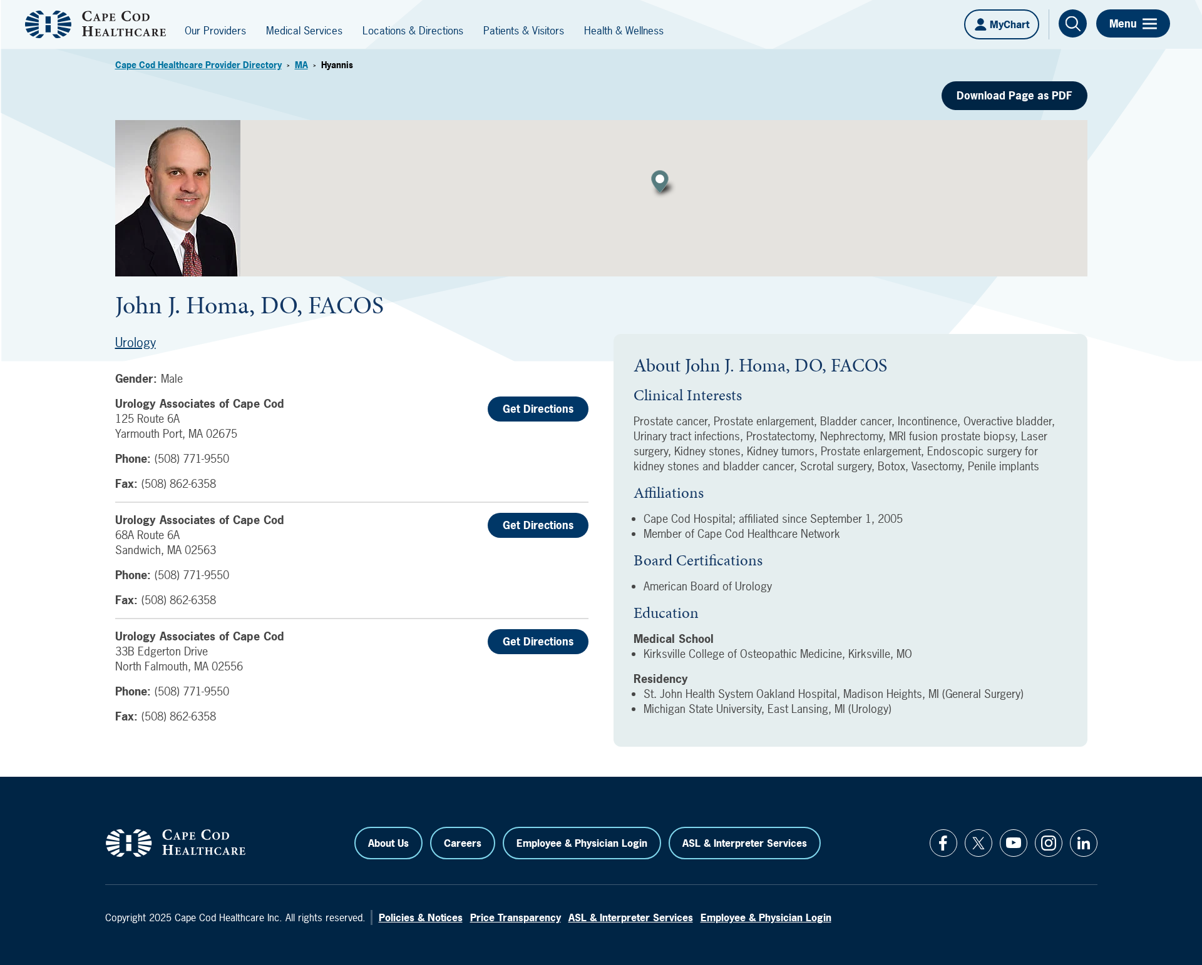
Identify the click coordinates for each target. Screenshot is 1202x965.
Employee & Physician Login (581, 843)
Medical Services (304, 30)
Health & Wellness (624, 30)
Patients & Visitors (523, 30)
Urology (135, 342)
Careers (462, 843)
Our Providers (215, 30)
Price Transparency (515, 917)
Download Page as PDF (1014, 95)
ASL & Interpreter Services (744, 843)
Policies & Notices (421, 917)
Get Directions (538, 409)
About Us (388, 843)
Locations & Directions (412, 30)
